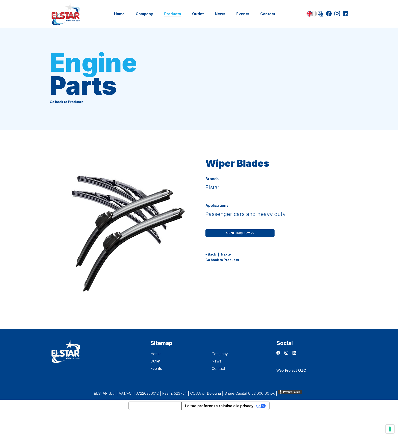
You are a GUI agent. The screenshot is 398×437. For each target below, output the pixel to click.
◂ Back (210, 254)
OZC (302, 370)
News (220, 14)
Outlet (198, 14)
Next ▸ (226, 254)
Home (119, 14)
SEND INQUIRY (238, 233)
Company (144, 14)
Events (242, 14)
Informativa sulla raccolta (155, 405)
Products (172, 14)
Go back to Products (66, 102)
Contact (267, 14)
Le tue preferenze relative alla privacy (219, 405)
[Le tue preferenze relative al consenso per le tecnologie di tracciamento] (390, 429)
